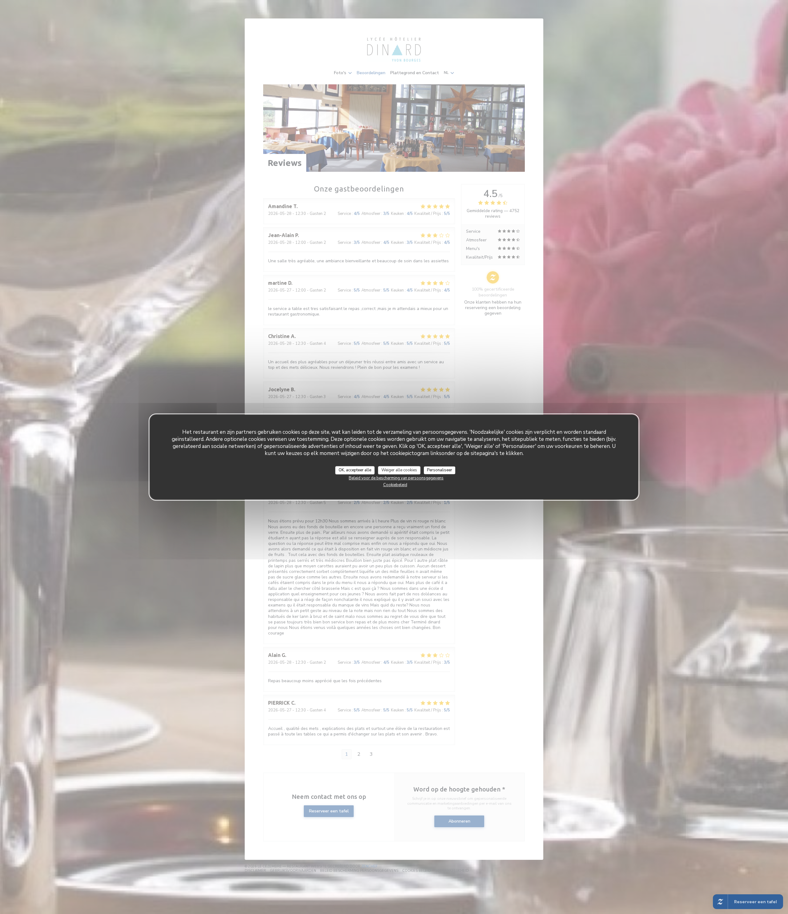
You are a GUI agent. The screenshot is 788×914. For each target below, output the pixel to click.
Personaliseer (439, 470)
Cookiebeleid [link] (395, 485)
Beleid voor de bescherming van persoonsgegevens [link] (396, 478)
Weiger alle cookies (399, 470)
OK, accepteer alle (355, 470)
